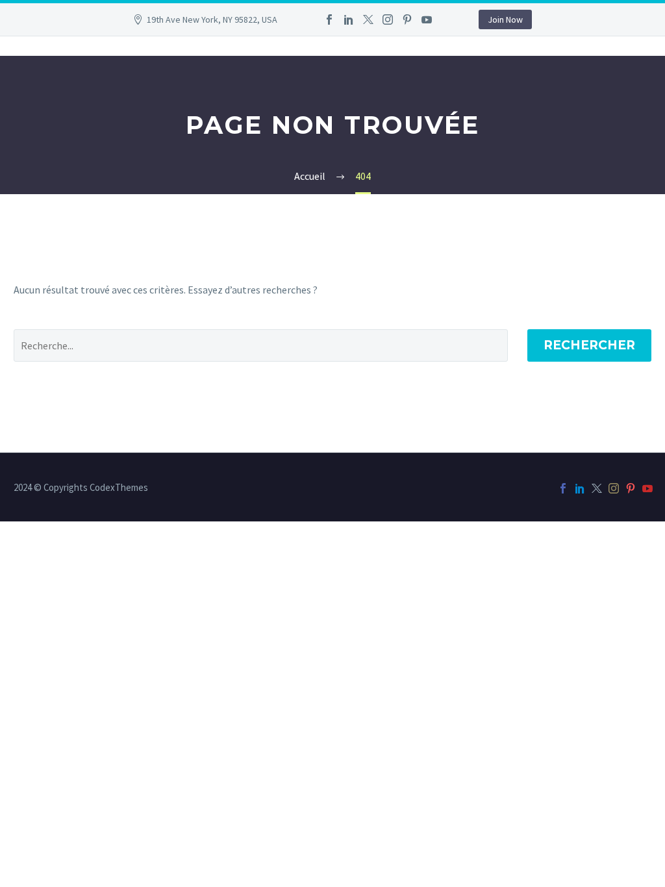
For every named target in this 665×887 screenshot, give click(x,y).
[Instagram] (387, 19)
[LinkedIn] (348, 19)
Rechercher (589, 345)
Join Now (505, 19)
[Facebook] (329, 19)
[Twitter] (368, 19)
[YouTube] (426, 19)
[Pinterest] (407, 19)
